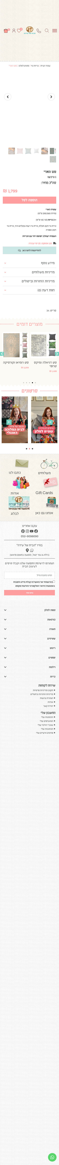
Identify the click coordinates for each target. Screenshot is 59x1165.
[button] (2, 354)
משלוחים (44, 473)
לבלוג (15, 514)
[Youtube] (32, 531)
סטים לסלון (24, 65)
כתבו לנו (15, 473)
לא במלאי (24, 372)
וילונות (52, 667)
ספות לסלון (49, 610)
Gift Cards (44, 493)
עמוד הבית (45, 65)
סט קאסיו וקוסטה (17, 362)
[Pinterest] (23, 531)
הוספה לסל (29, 200)
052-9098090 (29, 536)
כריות (52, 676)
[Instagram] (27, 531)
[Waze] (32, 550)
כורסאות (51, 619)
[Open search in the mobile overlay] (47, 30)
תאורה (52, 629)
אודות (15, 493)
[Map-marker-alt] (27, 550)
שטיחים (51, 638)
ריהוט (52, 648)
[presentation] (9, 422)
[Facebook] (36, 531)
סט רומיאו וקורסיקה (44, 362)
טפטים (52, 657)
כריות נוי (35, 65)
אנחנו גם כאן (44, 513)
